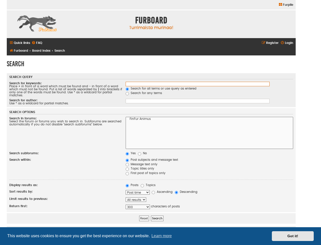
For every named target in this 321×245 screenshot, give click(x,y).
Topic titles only (142, 168)
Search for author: (23, 100)
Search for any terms (146, 93)
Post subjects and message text (154, 159)
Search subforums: (24, 153)
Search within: (20, 159)
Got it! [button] (292, 236)
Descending (188, 191)
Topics (150, 185)
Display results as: (23, 185)
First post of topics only (148, 173)
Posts (134, 185)
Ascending (164, 191)
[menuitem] (285, 5)
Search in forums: (23, 118)
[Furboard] (37, 24)
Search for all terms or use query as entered (163, 88)
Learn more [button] (161, 236)
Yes (133, 153)
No (144, 153)
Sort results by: (21, 191)
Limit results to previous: (28, 198)
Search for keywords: (25, 83)
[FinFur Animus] (209, 119)
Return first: (18, 206)
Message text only (143, 164)
